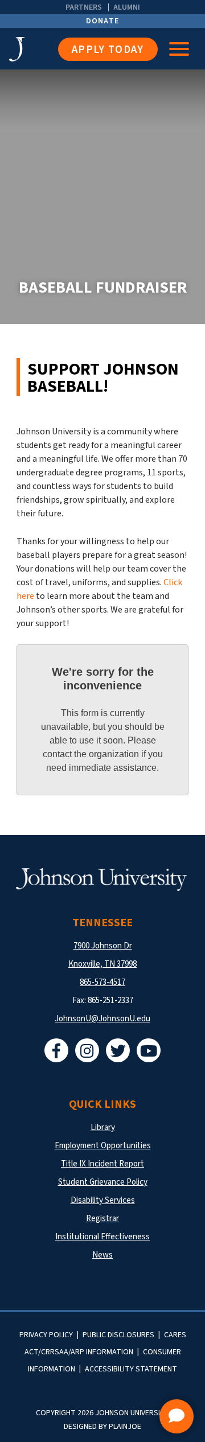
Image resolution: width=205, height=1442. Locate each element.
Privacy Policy (46, 1335)
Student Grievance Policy (102, 1182)
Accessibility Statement (131, 1369)
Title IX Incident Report (102, 1164)
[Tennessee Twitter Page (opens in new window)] (118, 1050)
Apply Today (108, 49)
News (102, 1255)
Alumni (126, 7)
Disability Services (103, 1200)
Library (103, 1127)
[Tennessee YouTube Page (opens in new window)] (149, 1050)
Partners (83, 7)
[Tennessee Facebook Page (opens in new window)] (56, 1050)
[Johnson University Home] (33, 49)
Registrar (102, 1219)
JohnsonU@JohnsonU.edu (102, 1019)
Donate (103, 21)
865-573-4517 (102, 982)
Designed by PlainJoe (102, 1426)
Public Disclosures (118, 1335)
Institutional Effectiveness (102, 1237)
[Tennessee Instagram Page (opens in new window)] (87, 1050)
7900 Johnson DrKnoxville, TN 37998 (102, 955)
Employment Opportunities (103, 1146)
